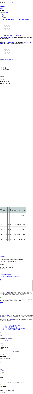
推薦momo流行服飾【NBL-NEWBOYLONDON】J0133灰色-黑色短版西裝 (12, 325)
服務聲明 (24, 382)
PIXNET (10, 382)
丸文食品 (8, 315)
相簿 (2, 14)
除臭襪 (2, 292)
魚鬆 (1, 302)
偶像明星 (7, 12)
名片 (2, 16)
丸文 (2, 302)
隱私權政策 (21, 382)
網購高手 (2, 6)
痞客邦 (6, 338)
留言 (8, 338)
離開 (4, 392)
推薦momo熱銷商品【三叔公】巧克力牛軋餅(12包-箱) (9, 326)
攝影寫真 (6, 340)
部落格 (3, 15)
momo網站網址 (2, 256)
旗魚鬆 (1, 316)
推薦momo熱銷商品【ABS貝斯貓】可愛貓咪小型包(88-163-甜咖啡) (11, 327)
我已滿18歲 (2, 392)
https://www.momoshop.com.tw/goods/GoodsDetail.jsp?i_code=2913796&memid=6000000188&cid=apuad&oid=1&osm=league (9, 276)
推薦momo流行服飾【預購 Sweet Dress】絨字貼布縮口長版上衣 (15, 19)
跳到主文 (1, 8)
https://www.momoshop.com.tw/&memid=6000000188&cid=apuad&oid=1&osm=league (12, 257)
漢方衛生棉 (11, 319)
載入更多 (2, 343)
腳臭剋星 (7, 292)
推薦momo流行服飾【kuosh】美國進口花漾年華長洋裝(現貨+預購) (11, 329)
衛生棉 (2, 319)
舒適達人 (6, 319)
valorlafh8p (1, 333)
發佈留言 (2, 348)
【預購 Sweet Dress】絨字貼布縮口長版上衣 (16, 35)
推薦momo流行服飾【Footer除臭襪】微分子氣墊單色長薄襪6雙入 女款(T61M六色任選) (14, 328)
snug (1, 279)
